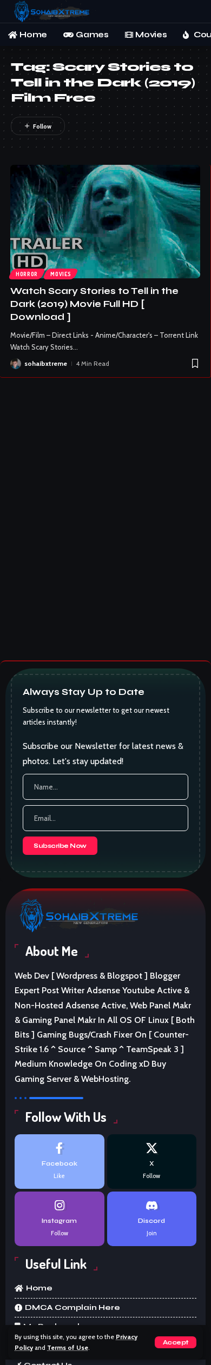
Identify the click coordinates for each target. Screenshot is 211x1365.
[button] (175, 1342)
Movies (60, 274)
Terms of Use (67, 1347)
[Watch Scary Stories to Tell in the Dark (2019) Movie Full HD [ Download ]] (105, 222)
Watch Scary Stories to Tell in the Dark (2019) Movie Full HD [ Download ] (94, 304)
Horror (27, 274)
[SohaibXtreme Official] (54, 11)
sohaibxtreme (45, 363)
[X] (151, 1161)
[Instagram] (59, 1219)
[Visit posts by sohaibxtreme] (15, 363)
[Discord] (151, 1219)
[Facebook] (59, 1161)
